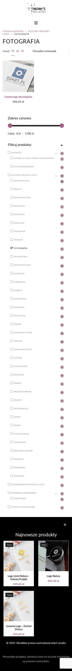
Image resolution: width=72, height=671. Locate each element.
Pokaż (6, 51)
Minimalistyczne (23, 333)
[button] (36, 23)
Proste (18, 400)
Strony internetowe (23, 507)
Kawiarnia (19, 282)
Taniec (17, 425)
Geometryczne (22, 265)
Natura (18, 341)
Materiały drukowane (23, 493)
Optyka (18, 358)
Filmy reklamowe (24, 167)
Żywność (19, 476)
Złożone (19, 459)
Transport (20, 442)
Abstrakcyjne (21, 181)
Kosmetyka (20, 299)
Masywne (19, 307)
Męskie (17, 324)
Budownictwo (22, 198)
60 (17, 51)
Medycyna (19, 316)
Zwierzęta (19, 468)
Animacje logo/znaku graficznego (34, 158)
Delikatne (19, 206)
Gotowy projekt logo (24, 175)
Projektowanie (22, 392)
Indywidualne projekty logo (28, 484)
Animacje (16, 153)
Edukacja (19, 214)
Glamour (19, 273)
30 (12, 51)
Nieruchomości (23, 349)
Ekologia (19, 223)
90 (22, 51)
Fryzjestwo (20, 257)
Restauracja (21, 408)
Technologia (21, 434)
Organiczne (20, 366)
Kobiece (18, 290)
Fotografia (20, 248)
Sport (17, 417)
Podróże (19, 375)
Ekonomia (19, 231)
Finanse (18, 240)
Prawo (17, 383)
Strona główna (13, 31)
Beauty (18, 189)
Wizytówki (20, 498)
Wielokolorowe (23, 451)
